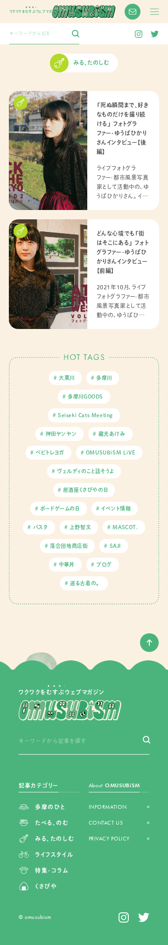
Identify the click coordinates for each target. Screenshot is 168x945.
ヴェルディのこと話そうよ (85, 471)
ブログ (104, 564)
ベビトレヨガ (49, 452)
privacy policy (109, 838)
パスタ (40, 527)
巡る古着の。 (85, 583)
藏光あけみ (112, 433)
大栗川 (67, 377)
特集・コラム (52, 870)
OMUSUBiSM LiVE (110, 452)
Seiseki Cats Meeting (85, 415)
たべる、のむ (52, 823)
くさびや (46, 886)
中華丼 (67, 564)
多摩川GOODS (85, 396)
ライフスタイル (54, 854)
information (108, 807)
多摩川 (104, 377)
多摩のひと (50, 807)
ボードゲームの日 (60, 508)
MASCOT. (125, 527)
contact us (106, 822)
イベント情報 (116, 508)
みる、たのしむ (54, 838)
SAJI (115, 545)
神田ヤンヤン (61, 433)
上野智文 (80, 527)
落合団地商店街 (69, 545)
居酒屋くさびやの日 (85, 489)
